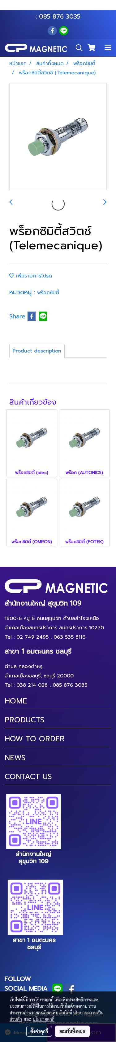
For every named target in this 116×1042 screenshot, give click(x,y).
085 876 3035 (59, 16)
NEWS (15, 757)
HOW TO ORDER (35, 738)
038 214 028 (32, 685)
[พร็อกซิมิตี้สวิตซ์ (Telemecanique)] (58, 136)
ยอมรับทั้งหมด (72, 1031)
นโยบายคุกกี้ (43, 1019)
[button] (77, 47)
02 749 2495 (32, 637)
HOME (16, 701)
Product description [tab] (37, 351)
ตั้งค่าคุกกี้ (39, 1031)
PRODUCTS (25, 719)
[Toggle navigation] (108, 48)
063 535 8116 (62, 7)
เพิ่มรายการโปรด (33, 276)
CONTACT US (28, 776)
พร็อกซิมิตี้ (48, 292)
